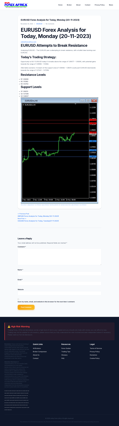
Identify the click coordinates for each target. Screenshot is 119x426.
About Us (36, 355)
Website (21, 289)
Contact (87, 5)
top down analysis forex (66, 204)
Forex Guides (66, 348)
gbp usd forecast (45, 204)
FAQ (62, 358)
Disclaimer (93, 355)
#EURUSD (39, 24)
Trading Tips (65, 352)
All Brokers (37, 348)
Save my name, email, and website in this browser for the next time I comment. (46, 302)
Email (20, 280)
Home (60, 5)
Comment (22, 247)
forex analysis (24, 204)
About (78, 5)
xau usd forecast (82, 204)
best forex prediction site (55, 204)
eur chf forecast (38, 204)
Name (20, 270)
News (111, 5)
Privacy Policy (100, 5)
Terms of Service (96, 348)
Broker (69, 5)
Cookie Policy (95, 358)
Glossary (64, 355)
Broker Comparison (40, 352)
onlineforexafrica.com (28, 42)
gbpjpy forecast (31, 204)
